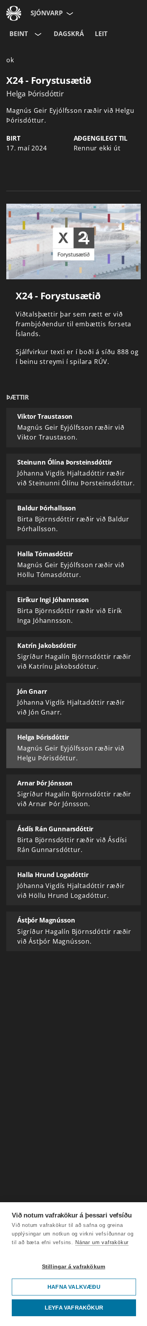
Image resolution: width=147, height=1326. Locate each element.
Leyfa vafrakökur (74, 1308)
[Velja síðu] (69, 13)
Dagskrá (69, 33)
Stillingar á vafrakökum (73, 1267)
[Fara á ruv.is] (13, 13)
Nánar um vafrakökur (102, 1242)
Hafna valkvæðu (73, 1287)
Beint (18, 33)
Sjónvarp (47, 13)
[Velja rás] (37, 34)
